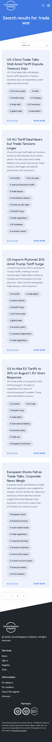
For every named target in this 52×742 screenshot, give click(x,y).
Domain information (20, 731)
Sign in (5, 660)
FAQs (4, 669)
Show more (39, 121)
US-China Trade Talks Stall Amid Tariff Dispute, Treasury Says (25, 64)
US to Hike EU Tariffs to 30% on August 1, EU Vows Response (26, 373)
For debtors (7, 682)
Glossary (6, 696)
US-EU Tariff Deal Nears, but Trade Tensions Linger (25, 144)
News (4, 656)
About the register (11, 691)
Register (6, 665)
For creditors (8, 687)
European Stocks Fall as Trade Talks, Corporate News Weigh (24, 476)
